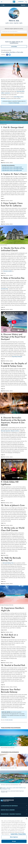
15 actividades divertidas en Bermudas (12, 52)
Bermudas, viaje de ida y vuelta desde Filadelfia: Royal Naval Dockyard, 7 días (12, 791)
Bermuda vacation (7, 271)
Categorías (14, 46)
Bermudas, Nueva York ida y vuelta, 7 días (9, 767)
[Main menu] (1, 1)
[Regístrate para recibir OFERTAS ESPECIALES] (14, 35)
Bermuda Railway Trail (8, 563)
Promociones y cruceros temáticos (11, 814)
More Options (14, 837)
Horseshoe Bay (4, 288)
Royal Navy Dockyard (17, 356)
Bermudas (11, 719)
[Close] (26, 818)
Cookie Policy (14, 834)
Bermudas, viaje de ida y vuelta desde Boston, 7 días (11, 784)
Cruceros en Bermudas (14, 103)
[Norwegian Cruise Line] (14, 2)
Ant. (4, 5)
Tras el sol (14, 20)
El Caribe (6, 719)
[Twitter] (10, 55)
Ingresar (20, 1)
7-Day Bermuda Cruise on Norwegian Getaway (12, 168)
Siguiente (23, 5)
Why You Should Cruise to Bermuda (7, 747)
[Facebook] (7, 55)
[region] (14, 830)
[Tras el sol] (14, 13)
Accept (14, 841)
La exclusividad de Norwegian (9, 805)
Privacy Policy (22, 834)
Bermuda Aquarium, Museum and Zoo (10, 430)
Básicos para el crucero (8, 810)
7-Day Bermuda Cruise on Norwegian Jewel (12, 167)
